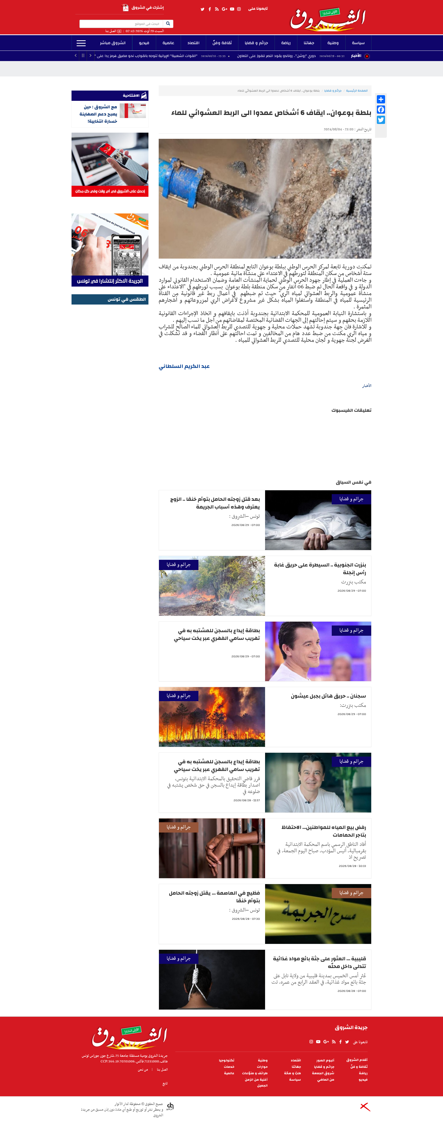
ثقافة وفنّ (222, 43)
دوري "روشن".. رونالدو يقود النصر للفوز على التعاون (326, 56)
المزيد (81, 43)
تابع (165, 1083)
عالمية (168, 43)
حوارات (262, 1067)
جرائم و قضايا (256, 43)
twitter (203, 9)
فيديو (144, 43)
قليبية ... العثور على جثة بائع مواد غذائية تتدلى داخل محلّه (319, 962)
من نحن (143, 1070)
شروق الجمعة (323, 1073)
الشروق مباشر (113, 43)
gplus (224, 9)
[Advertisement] (110, 383)
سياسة (358, 43)
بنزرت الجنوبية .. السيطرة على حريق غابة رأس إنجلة (320, 568)
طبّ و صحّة (292, 1073)
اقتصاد (193, 43)
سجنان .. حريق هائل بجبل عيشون (328, 696)
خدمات (229, 1067)
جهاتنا (309, 43)
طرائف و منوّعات (255, 1073)
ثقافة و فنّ (359, 1067)
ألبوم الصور (325, 1060)
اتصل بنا (110, 31)
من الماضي (325, 1080)
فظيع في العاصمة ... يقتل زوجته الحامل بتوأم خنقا (214, 896)
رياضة (286, 43)
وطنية (333, 43)
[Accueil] (128, 1036)
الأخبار (356, 56)
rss (217, 9)
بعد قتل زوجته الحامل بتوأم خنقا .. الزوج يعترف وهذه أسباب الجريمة (215, 503)
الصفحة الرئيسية (357, 90)
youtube (232, 9)
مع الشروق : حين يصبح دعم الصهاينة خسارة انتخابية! (98, 114)
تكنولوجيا (226, 1060)
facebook (210, 9)
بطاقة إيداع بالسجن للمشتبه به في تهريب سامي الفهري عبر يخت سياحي (217, 634)
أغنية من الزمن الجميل (256, 1083)
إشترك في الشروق (148, 7)
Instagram (239, 9)
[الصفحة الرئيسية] (330, 15)
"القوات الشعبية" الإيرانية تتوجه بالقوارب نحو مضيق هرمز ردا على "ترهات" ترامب (185, 56)
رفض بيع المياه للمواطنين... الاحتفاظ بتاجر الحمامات (323, 831)
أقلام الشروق (357, 1060)
